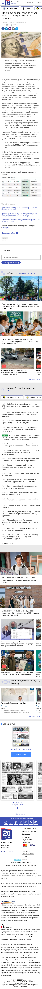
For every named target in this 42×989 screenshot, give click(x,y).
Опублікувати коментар (11, 263)
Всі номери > (21, 814)
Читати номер (21, 755)
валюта (4, 238)
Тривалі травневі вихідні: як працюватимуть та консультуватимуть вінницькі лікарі (19, 215)
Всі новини (30, 3)
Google (6, 228)
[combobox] (26, 273)
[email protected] (21, 983)
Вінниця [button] (13, 3)
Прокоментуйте (9, 233)
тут (7, 878)
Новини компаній (28, 854)
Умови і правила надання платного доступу (21, 865)
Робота (28, 8)
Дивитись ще (35, 380)
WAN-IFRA (32, 886)
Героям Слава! (11, 8)
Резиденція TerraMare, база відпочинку (16, 703)
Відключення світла (13, 397)
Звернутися (26, 834)
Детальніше (5, 847)
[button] (2, 3)
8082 (13, 25)
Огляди (24, 856)
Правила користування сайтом (21, 862)
